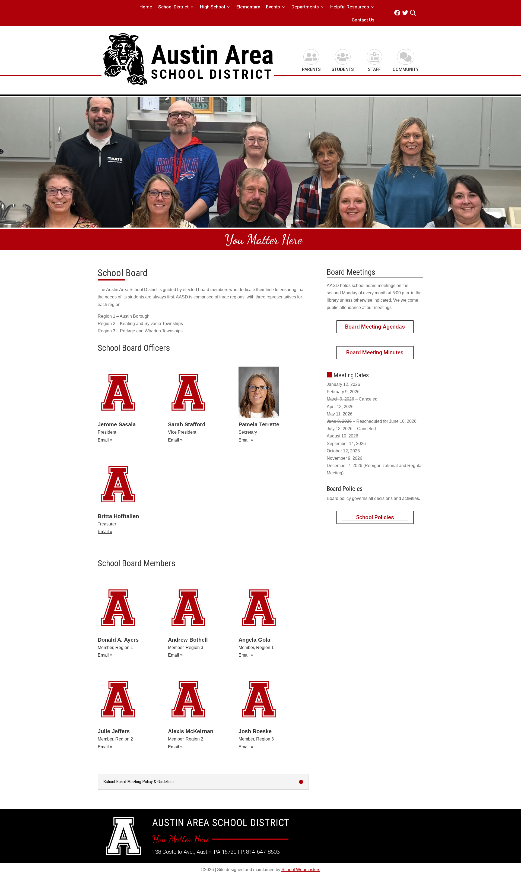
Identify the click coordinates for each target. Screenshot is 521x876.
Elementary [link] (248, 7)
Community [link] (406, 69)
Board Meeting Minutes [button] (375, 352)
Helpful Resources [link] (349, 7)
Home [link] (145, 7)
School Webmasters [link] (300, 869)
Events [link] (273, 7)
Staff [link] (374, 69)
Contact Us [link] (363, 20)
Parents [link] (311, 69)
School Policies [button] (375, 517)
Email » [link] (105, 440)
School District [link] (173, 7)
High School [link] (212, 7)
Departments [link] (305, 7)
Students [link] (343, 69)
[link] (398, 13)
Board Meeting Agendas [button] (375, 326)
